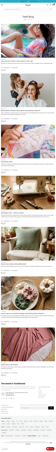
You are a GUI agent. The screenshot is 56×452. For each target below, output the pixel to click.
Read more (3, 69)
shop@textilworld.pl (33, 1)
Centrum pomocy (5, 405)
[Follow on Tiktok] (13, 398)
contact (40, 391)
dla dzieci (30, 430)
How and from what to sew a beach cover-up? (17, 61)
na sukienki (11, 430)
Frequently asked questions (7, 407)
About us (40, 393)
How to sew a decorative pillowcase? (13, 264)
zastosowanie (45, 435)
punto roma (21, 426)
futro (18, 423)
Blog (39, 389)
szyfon (30, 421)
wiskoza (41, 421)
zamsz (22, 423)
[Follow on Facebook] (1, 398)
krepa (46, 421)
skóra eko (51, 421)
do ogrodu (43, 430)
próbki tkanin (17, 435)
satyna (13, 421)
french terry (37, 426)
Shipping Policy (4, 411)
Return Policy (41, 397)
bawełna (8, 421)
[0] (53, 5)
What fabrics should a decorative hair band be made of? (20, 111)
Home (25, 19)
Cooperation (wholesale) (44, 387)
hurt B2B (24, 435)
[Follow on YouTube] (11, 398)
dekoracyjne (36, 430)
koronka (3, 423)
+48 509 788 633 (23, 1)
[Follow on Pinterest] (8, 398)
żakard (31, 426)
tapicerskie (23, 430)
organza (25, 421)
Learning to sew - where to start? (12, 213)
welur (21, 421)
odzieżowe (4, 432)
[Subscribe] (51, 407)
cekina (8, 423)
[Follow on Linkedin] (6, 398)
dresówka (8, 426)
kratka (43, 426)
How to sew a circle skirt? (9, 365)
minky (47, 426)
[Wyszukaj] (51, 9)
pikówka (13, 423)
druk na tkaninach (9, 435)
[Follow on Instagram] (4, 398)
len (17, 421)
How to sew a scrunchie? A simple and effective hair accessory (22, 313)
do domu (17, 430)
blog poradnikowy (32, 435)
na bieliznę (49, 430)
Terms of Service (42, 395)
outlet (39, 435)
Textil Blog (3, 59)
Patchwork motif (6, 162)
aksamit (35, 421)
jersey (27, 426)
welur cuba (14, 426)
